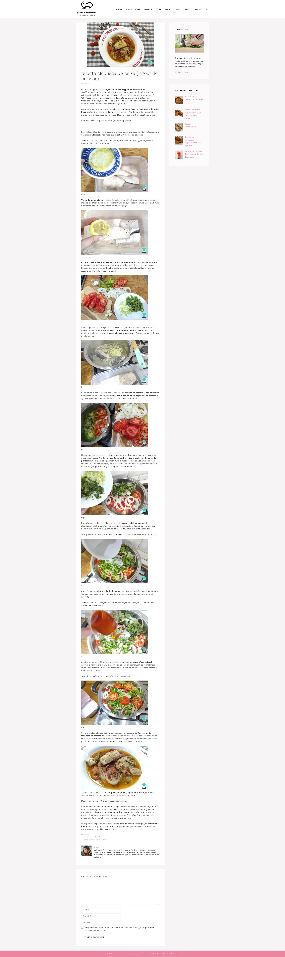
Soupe (167, 9)
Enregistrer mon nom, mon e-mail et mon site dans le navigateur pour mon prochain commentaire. (119, 929)
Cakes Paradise (137, 954)
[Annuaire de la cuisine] (87, 9)
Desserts (148, 9)
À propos (187, 9)
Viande (158, 9)
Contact (198, 9)
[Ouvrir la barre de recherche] (206, 9)
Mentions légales (149, 954)
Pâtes (137, 9)
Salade (119, 9)
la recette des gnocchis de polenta (96, 839)
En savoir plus (181, 72)
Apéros (129, 9)
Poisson (176, 9)
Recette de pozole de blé (93, 837)
